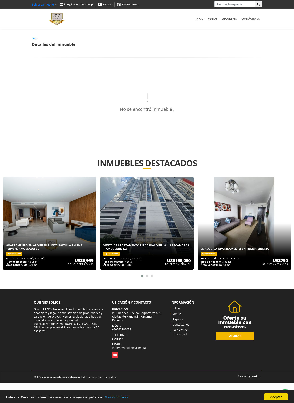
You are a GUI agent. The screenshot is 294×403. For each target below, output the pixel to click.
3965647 (108, 4)
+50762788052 (130, 4)
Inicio (199, 18)
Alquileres (229, 18)
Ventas (212, 18)
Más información (117, 396)
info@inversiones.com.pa (79, 4)
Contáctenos (250, 18)
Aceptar (276, 396)
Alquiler (178, 319)
